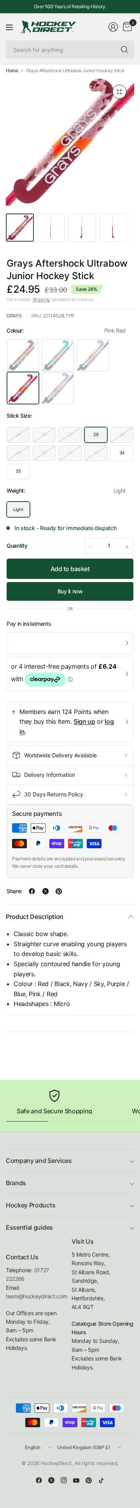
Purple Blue (92, 355)
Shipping (41, 299)
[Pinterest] (88, 1480)
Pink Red (22, 388)
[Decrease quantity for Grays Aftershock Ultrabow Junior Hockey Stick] (90, 547)
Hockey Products (30, 1205)
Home (12, 70)
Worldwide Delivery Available (60, 755)
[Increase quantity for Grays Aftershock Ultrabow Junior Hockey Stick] (127, 547)
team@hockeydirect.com (36, 1296)
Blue (58, 388)
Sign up (84, 721)
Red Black (22, 355)
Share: (14, 891)
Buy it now (70, 591)
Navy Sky (58, 355)
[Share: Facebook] (32, 891)
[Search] (124, 50)
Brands (16, 1183)
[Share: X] (45, 891)
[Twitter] (51, 1480)
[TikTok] (101, 1480)
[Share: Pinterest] (59, 891)
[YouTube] (76, 1480)
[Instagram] (64, 1480)
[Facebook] (39, 1480)
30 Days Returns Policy (53, 794)
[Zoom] (119, 92)
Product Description (34, 916)
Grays (14, 316)
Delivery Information (49, 774)
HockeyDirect (56, 1463)
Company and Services (39, 1160)
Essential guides (29, 1227)
